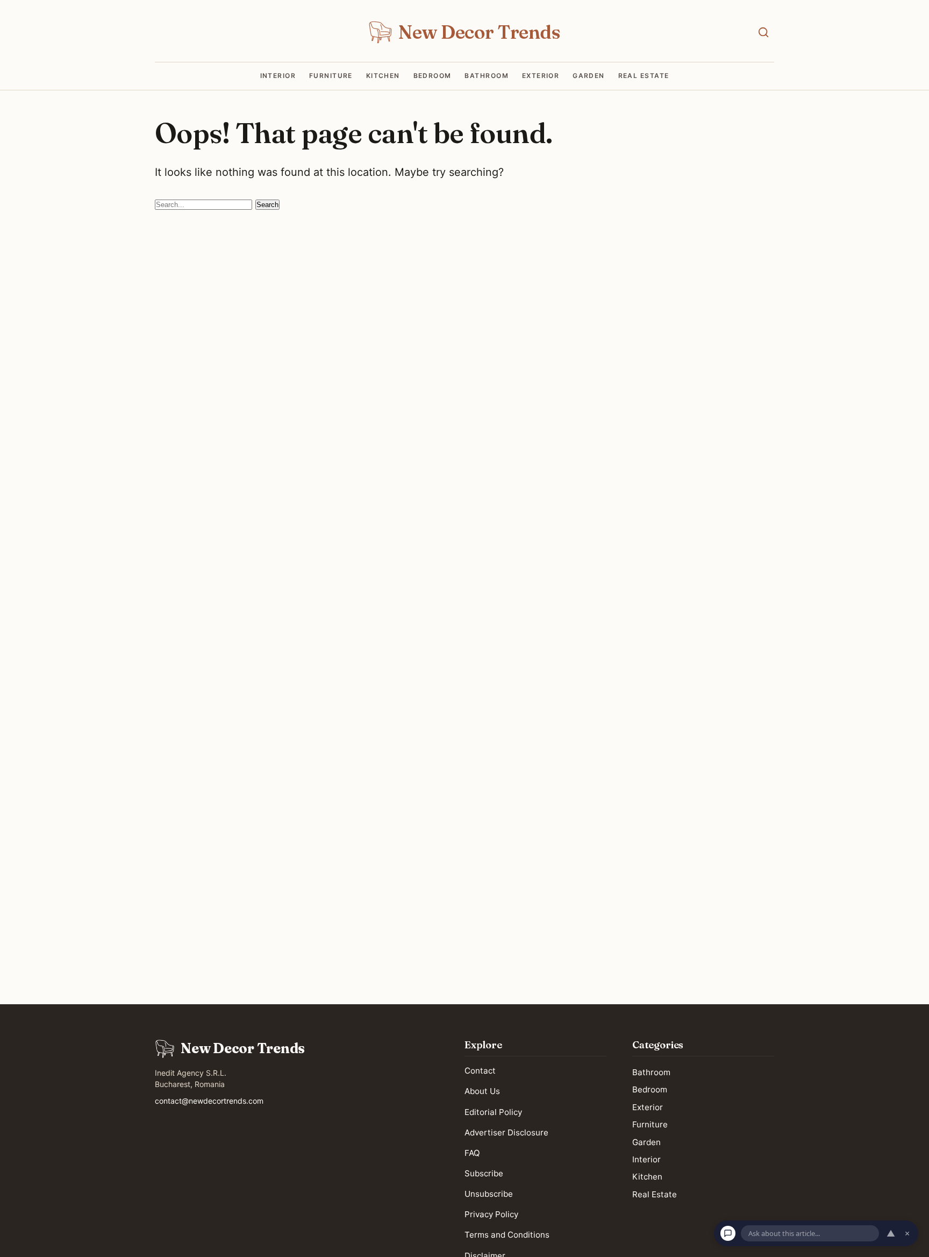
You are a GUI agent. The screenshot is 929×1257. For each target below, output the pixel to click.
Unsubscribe (488, 1194)
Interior (278, 76)
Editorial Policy (493, 1112)
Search (267, 205)
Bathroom (486, 76)
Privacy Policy (491, 1215)
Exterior (541, 76)
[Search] (763, 32)
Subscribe (483, 1173)
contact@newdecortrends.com (209, 1100)
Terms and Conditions (506, 1235)
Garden (589, 76)
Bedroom (432, 76)
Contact (480, 1071)
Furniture (331, 76)
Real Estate (643, 76)
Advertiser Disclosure (506, 1132)
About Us (482, 1091)
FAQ (472, 1153)
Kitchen (383, 76)
